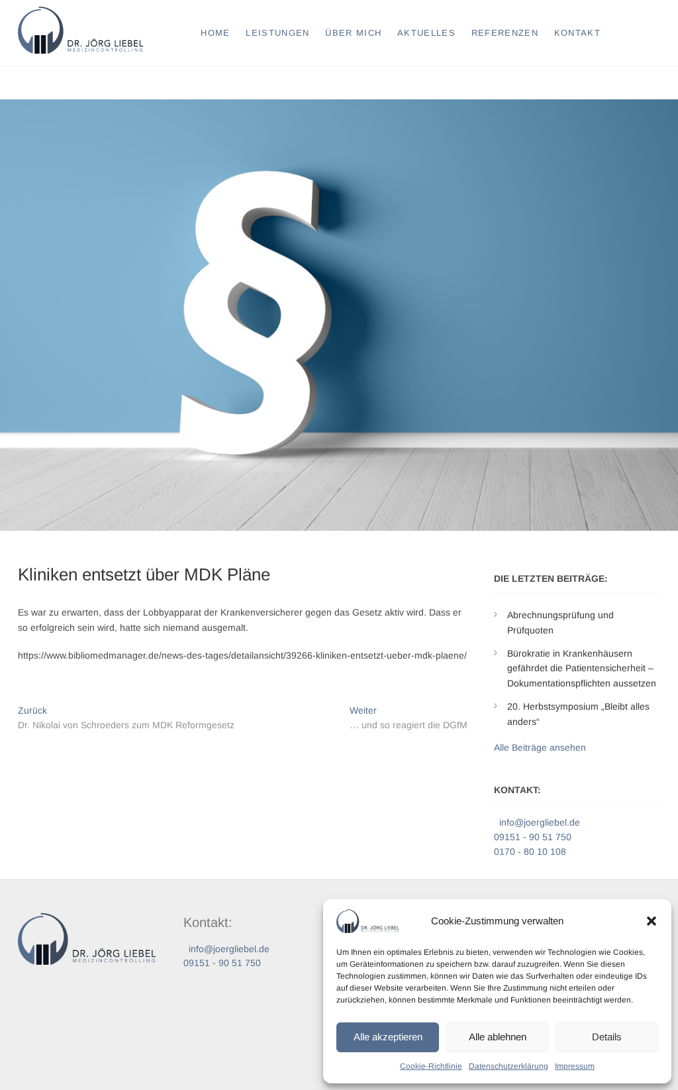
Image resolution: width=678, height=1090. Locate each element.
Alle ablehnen (497, 1036)
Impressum (575, 1066)
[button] (651, 921)
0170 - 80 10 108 (530, 851)
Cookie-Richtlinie (431, 1066)
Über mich (353, 33)
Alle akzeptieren (388, 1036)
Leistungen (277, 33)
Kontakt (577, 33)
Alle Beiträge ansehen (540, 747)
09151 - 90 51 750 (532, 837)
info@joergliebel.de (538, 822)
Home (215, 33)
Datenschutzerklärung (508, 1066)
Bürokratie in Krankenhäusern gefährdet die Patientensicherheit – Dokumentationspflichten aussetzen (581, 668)
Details (607, 1036)
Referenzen (504, 33)
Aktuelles (426, 33)
